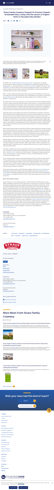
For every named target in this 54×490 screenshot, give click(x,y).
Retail (12, 235)
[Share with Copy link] (20, 21)
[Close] (52, 483)
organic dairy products (9, 97)
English (5, 261)
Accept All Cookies (23, 487)
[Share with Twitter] (11, 21)
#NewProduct (6, 268)
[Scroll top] (49, 410)
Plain (49, 86)
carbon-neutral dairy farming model (40, 199)
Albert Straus (12, 152)
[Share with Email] (17, 21)
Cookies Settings (13, 487)
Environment (14, 233)
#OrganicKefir (6, 270)
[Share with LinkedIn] (8, 21)
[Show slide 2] (26, 73)
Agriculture (17, 235)
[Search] (46, 2)
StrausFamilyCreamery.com (9, 207)
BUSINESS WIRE (16, 83)
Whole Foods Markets (41, 169)
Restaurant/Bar (37, 233)
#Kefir (4, 266)
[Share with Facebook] (14, 21)
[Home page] (8, 3)
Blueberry (7, 87)
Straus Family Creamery (27, 83)
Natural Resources (33, 235)
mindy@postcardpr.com (8, 226)
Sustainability (29, 233)
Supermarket (22, 233)
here (8, 175)
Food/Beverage (45, 233)
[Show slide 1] (10, 73)
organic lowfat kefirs (31, 86)
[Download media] (50, 61)
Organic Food (25, 235)
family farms (42, 189)
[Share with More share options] (23, 21)
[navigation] (49, 3)
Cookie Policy (21, 484)
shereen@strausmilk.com (9, 219)
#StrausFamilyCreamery (8, 272)
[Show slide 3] (42, 73)
